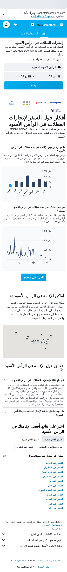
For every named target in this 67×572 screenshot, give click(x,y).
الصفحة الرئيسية (53, 560)
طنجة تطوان (21, 560)
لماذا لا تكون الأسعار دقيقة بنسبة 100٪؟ (41, 546)
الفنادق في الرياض (54, 494)
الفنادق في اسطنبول (53, 467)
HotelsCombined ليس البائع (46, 534)
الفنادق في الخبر (55, 485)
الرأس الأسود (44, 566)
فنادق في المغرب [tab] (24, 446)
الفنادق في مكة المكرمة (51, 476)
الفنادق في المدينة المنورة (51, 490)
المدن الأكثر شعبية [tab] (53, 439)
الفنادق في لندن (55, 503)
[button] (3, 14)
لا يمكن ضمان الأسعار (53, 524)
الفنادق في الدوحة (54, 462)
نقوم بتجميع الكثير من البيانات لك (44, 540)
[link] (33, 277)
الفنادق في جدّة (56, 508)
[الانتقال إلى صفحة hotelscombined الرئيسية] (43, 24)
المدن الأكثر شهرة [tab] (30, 439)
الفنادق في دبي (56, 481)
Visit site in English (42, 16)
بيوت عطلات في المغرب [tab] (50, 446)
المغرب (40, 560)
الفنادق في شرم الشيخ (52, 471)
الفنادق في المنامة (54, 499)
